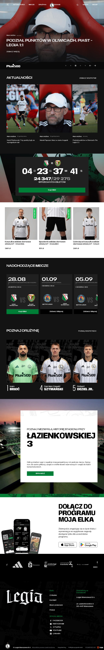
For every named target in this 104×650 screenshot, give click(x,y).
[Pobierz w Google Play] (88, 544)
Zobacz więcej (13, 52)
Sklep (95, 5)
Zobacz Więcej (56, 311)
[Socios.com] (80, 564)
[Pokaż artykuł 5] (85, 65)
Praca (52, 610)
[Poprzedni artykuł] (90, 65)
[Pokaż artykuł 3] (75, 65)
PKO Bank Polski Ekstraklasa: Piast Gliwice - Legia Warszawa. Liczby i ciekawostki (47, 40)
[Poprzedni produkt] (5, 228)
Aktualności (19, 5)
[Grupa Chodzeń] (64, 564)
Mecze (32, 5)
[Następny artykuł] (95, 65)
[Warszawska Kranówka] (48, 564)
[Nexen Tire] (96, 564)
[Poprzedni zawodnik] (6, 363)
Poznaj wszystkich (87, 331)
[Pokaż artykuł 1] (65, 65)
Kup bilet (52, 190)
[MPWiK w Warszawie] (31, 564)
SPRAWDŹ (40, 473)
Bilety (85, 5)
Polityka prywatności (75, 647)
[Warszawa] (15, 564)
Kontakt (53, 600)
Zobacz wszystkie (87, 78)
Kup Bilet (22, 311)
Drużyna (42, 5)
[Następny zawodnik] (97, 363)
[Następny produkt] (99, 228)
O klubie (53, 595)
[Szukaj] (77, 5)
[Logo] (52, 4)
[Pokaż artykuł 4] (80, 65)
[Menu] (7, 4)
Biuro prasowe (56, 605)
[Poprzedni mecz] (6, 294)
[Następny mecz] (97, 294)
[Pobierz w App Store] (67, 544)
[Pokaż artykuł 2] (70, 65)
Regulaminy (62, 647)
